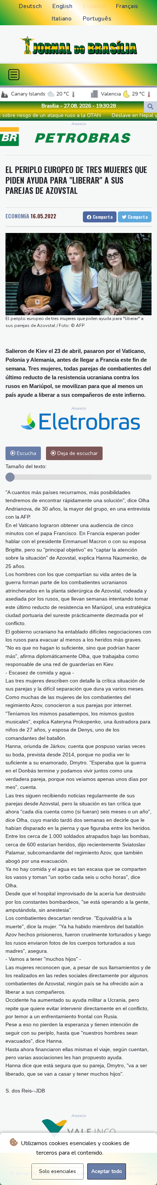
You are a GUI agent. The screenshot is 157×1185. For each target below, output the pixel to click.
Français (127, 6)
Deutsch (30, 6)
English (62, 6)
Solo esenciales (57, 1171)
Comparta (101, 217)
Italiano (61, 19)
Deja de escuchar (77, 453)
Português (97, 19)
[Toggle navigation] (14, 74)
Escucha (25, 453)
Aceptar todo (106, 1171)
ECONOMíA (17, 216)
